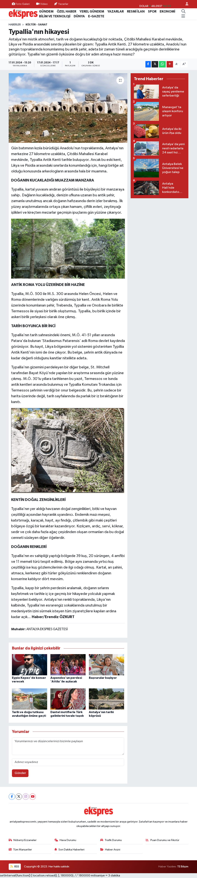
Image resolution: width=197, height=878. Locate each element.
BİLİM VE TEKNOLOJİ (54, 16)
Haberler (15, 24)
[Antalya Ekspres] (23, 14)
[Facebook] (12, 796)
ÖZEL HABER (66, 11)
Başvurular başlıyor (103, 677)
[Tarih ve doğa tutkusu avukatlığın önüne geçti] (29, 699)
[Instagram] (26, 796)
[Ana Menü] (183, 16)
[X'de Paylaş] (155, 64)
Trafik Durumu (113, 840)
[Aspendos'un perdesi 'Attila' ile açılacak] (68, 664)
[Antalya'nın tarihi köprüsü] (106, 699)
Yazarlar (63, 4)
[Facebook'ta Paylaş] (148, 64)
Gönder (20, 773)
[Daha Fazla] (170, 64)
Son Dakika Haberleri (71, 849)
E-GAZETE (96, 16)
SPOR (152, 11)
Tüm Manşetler (22, 849)
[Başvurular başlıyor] (106, 664)
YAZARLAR (115, 11)
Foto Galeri (23, 4)
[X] (19, 796)
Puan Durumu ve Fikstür (164, 840)
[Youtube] (32, 796)
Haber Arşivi (112, 849)
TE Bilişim (182, 866)
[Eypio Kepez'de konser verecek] (29, 664)
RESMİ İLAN (136, 11)
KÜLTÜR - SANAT (36, 24)
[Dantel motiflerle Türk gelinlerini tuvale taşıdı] (68, 699)
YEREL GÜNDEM (91, 11)
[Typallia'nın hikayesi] (68, 108)
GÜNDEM (46, 11)
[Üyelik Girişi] (185, 4)
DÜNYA (79, 16)
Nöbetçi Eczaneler (25, 840)
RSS (16, 866)
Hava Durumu (68, 840)
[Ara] (183, 11)
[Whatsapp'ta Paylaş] (162, 64)
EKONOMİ (167, 11)
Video (44, 4)
